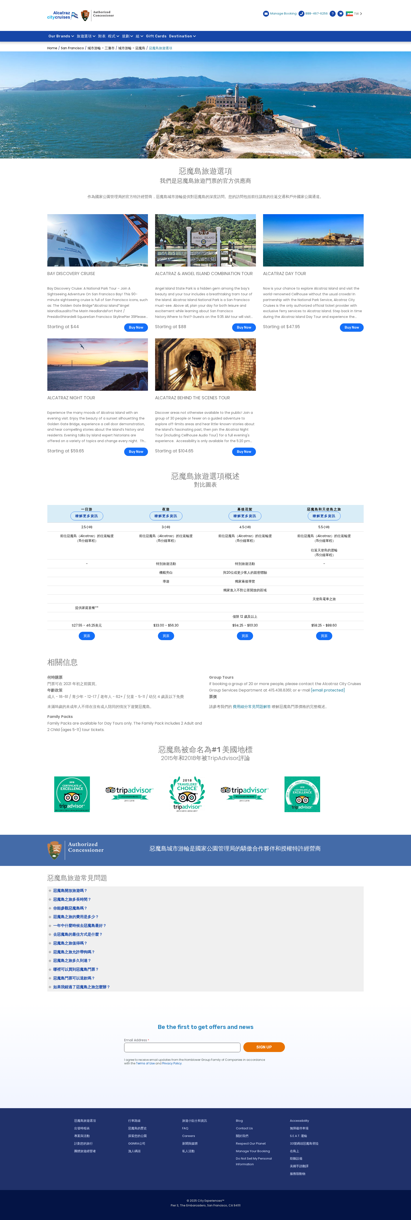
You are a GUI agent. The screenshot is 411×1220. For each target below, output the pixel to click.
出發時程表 (82, 1128)
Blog (239, 1120)
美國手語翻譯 (299, 1166)
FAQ (185, 1128)
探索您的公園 (137, 1136)
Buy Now (136, 328)
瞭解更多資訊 (86, 516)
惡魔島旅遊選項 (85, 1120)
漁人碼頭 (134, 1151)
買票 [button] (86, 636)
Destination (180, 36)
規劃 (126, 36)
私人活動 (188, 1151)
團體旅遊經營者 (85, 1151)
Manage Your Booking (253, 1151)
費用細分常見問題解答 (252, 706)
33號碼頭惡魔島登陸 (304, 1143)
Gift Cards (156, 36)
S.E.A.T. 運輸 (298, 1136)
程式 (112, 36)
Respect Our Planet (251, 1143)
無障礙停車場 (299, 1128)
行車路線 (134, 1120)
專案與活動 (82, 1136)
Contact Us (244, 1128)
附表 (102, 36)
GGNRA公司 (136, 1143)
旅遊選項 (84, 36)
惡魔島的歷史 (137, 1128)
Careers (188, 1136)
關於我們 (242, 1136)
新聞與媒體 (190, 1143)
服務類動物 (297, 1173)
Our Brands (59, 36)
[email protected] (328, 690)
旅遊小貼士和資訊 (194, 1120)
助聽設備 (296, 1158)
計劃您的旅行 (83, 1143)
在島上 (294, 1151)
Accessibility (299, 1120)
